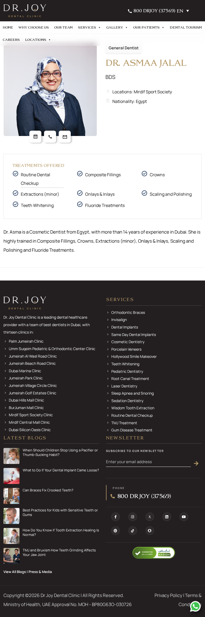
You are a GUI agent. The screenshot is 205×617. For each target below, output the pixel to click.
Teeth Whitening (125, 363)
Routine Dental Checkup (35, 179)
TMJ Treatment (124, 422)
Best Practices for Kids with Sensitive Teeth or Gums (60, 512)
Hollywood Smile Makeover (134, 356)
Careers (11, 39)
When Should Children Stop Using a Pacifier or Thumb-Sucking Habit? (60, 452)
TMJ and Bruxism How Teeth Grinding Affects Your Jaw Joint (59, 552)
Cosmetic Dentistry (127, 341)
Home (8, 27)
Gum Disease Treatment (131, 429)
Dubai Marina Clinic (25, 370)
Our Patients (146, 27)
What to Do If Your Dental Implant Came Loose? (61, 470)
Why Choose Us (33, 27)
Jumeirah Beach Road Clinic (32, 363)
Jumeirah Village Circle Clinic (33, 385)
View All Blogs (14, 571)
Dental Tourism (186, 27)
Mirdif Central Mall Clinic (29, 422)
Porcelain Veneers (126, 349)
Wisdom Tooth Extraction (132, 407)
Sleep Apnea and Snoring (132, 393)
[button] (184, 11)
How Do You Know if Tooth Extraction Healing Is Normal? (61, 532)
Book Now (66, 39)
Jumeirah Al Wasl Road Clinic (33, 356)
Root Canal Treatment (130, 378)
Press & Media (40, 571)
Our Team (63, 27)
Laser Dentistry (124, 385)
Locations (35, 39)
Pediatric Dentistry (127, 371)
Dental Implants (124, 327)
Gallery (114, 27)
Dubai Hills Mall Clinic (26, 400)
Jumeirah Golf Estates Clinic (32, 392)
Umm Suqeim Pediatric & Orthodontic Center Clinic (52, 348)
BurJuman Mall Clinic (26, 407)
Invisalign (119, 319)
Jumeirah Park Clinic (26, 377)
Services (87, 27)
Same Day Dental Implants (133, 334)
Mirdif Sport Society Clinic (31, 414)
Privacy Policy (168, 595)
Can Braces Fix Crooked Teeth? (48, 490)
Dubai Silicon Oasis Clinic (30, 429)
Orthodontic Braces (128, 312)
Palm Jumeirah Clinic (26, 341)
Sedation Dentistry (127, 400)
